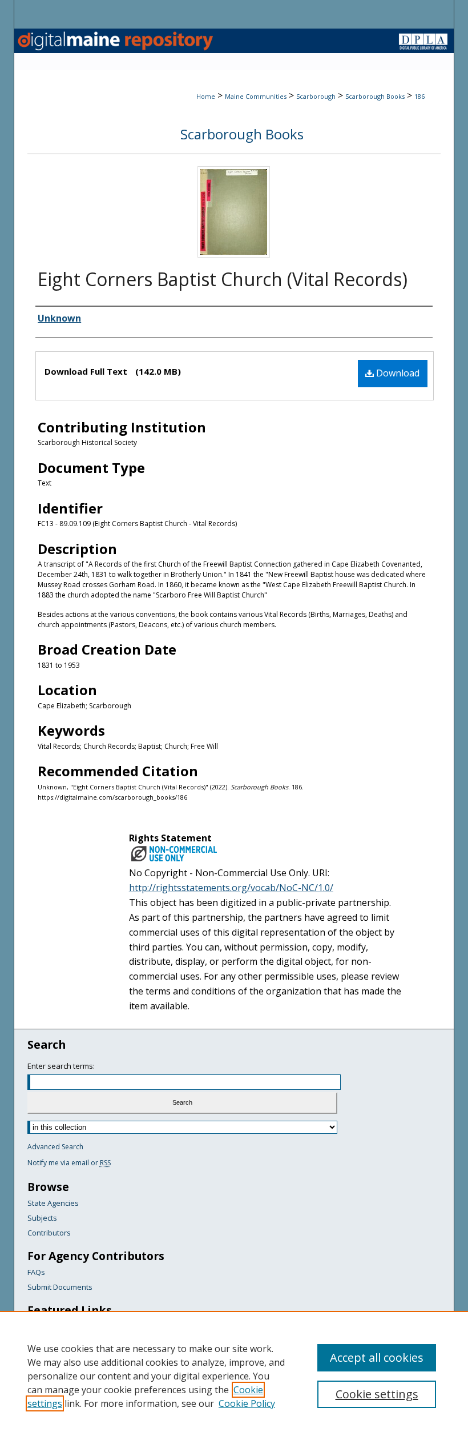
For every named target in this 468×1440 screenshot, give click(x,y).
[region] (234, 1375)
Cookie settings (377, 1394)
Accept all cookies (376, 1357)
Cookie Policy (247, 1403)
